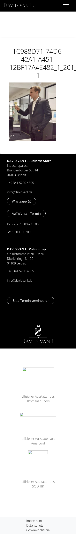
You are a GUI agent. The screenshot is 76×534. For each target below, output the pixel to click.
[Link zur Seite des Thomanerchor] (38, 376)
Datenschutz (34, 525)
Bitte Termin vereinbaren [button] (30, 300)
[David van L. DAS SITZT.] (19, 4)
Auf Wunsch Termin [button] (26, 213)
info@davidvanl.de (20, 192)
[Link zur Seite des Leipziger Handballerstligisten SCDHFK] (38, 460)
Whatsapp (19, 201)
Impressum (34, 521)
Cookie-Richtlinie (38, 530)
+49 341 (13, 271)
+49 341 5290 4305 (20, 183)
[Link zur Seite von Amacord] (38, 420)
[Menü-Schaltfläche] (66, 5)
